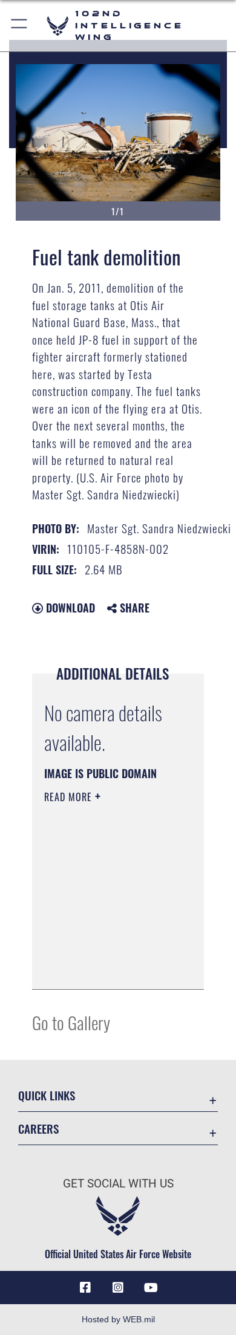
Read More (69, 797)
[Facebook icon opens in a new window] (85, 1288)
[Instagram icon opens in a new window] (118, 1288)
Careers (38, 1128)
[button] (19, 25)
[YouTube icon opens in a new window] (151, 1288)
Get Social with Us (118, 1183)
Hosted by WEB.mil (118, 1319)
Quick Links (46, 1095)
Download (69, 608)
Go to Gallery (71, 1022)
